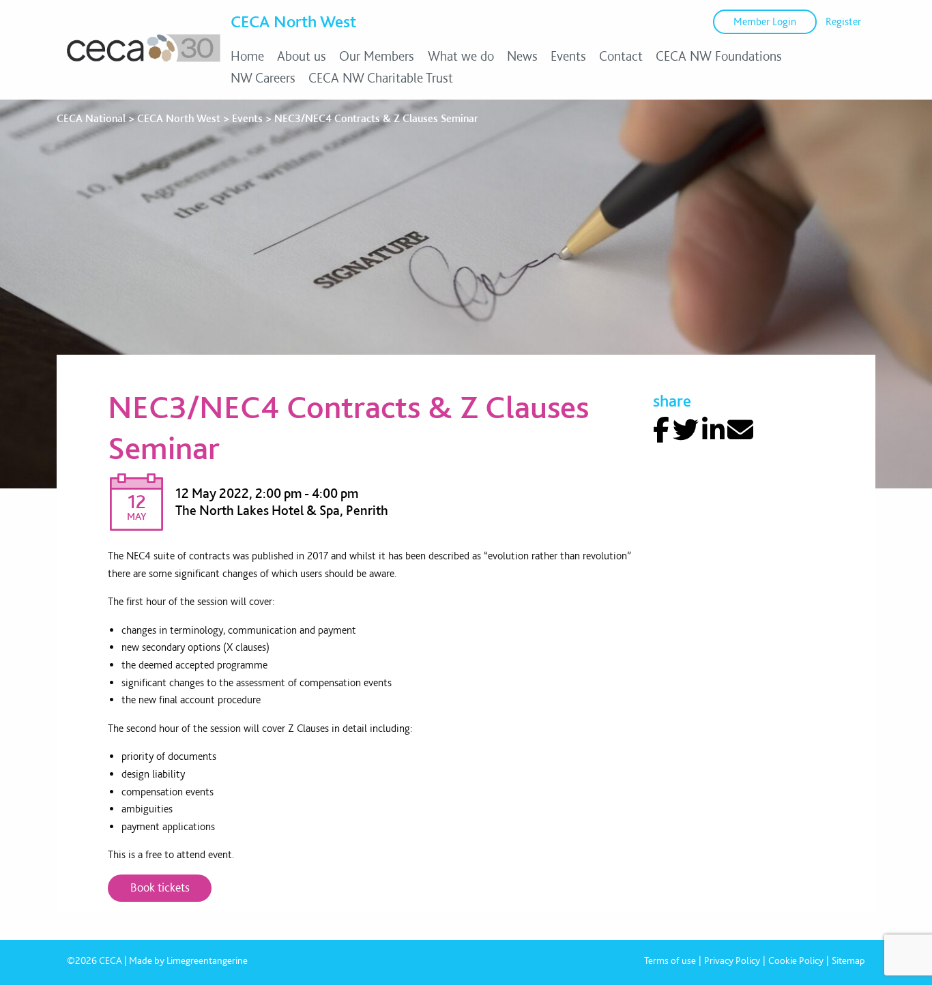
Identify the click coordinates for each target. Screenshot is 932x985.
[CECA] (143, 61)
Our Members (376, 56)
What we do (461, 56)
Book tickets (160, 887)
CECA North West (293, 21)
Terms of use (670, 960)
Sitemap (848, 960)
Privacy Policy (732, 960)
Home (247, 56)
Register (843, 21)
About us (301, 56)
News (522, 56)
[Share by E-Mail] (740, 430)
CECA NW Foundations (719, 56)
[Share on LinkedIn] (713, 430)
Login (764, 21)
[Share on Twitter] (686, 430)
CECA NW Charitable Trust (380, 78)
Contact (621, 56)
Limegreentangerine (207, 960)
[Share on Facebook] (661, 430)
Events (568, 56)
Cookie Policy (796, 960)
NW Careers (263, 78)
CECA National (91, 118)
